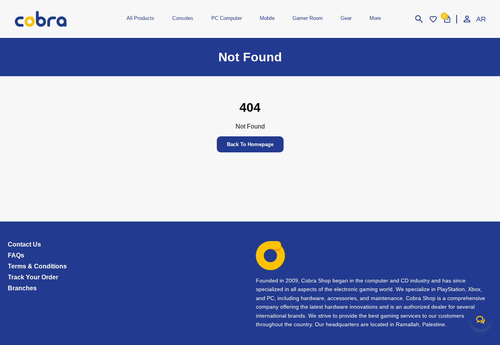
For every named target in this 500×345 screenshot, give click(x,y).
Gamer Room (308, 18)
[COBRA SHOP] (54, 19)
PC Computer (226, 18)
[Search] (419, 19)
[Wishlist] (433, 19)
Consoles (182, 18)
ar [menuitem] (481, 19)
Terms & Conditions (37, 266)
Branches (22, 288)
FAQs (16, 255)
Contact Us (24, 244)
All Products (140, 18)
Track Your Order (33, 277)
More (375, 18)
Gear (346, 18)
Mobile (267, 18)
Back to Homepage (250, 144)
